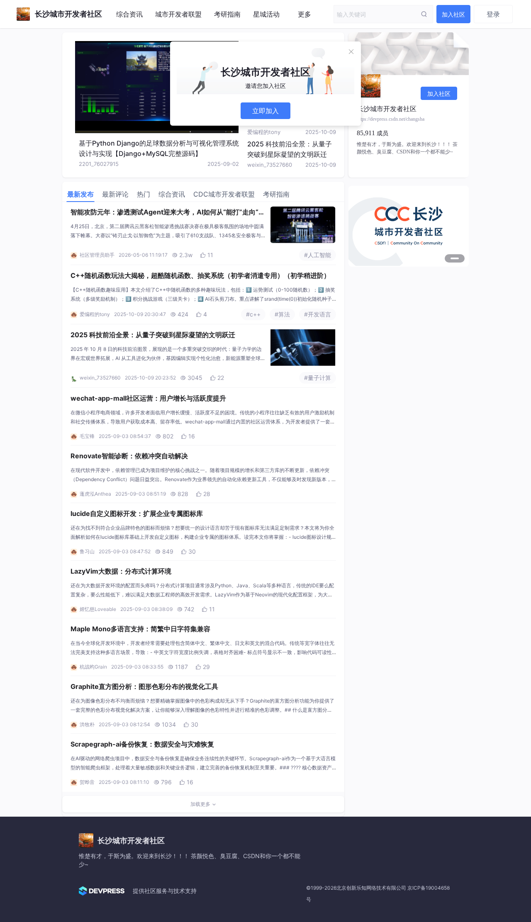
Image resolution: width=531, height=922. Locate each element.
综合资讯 (129, 14)
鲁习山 (87, 551)
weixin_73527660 (269, 164)
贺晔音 (87, 782)
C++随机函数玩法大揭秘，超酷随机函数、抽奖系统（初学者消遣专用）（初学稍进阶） (200, 275)
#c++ (253, 314)
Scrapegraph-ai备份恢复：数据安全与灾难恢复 (142, 744)
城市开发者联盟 (178, 14)
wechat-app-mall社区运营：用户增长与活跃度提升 (148, 398)
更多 (304, 14)
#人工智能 (317, 254)
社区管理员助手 (97, 255)
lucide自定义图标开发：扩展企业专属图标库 (137, 513)
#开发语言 (317, 314)
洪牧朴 (87, 724)
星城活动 (266, 14)
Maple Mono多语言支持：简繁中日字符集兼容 (140, 629)
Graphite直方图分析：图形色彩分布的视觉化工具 (144, 686)
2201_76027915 (99, 164)
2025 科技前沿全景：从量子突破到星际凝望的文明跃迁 (153, 335)
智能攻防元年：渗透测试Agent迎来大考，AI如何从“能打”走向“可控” (168, 213)
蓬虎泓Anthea (95, 494)
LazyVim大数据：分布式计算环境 (121, 571)
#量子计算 (317, 377)
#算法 (282, 314)
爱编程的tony (263, 132)
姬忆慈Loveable (98, 609)
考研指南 (227, 14)
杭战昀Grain (93, 667)
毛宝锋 (87, 436)
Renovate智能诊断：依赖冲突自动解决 (129, 456)
